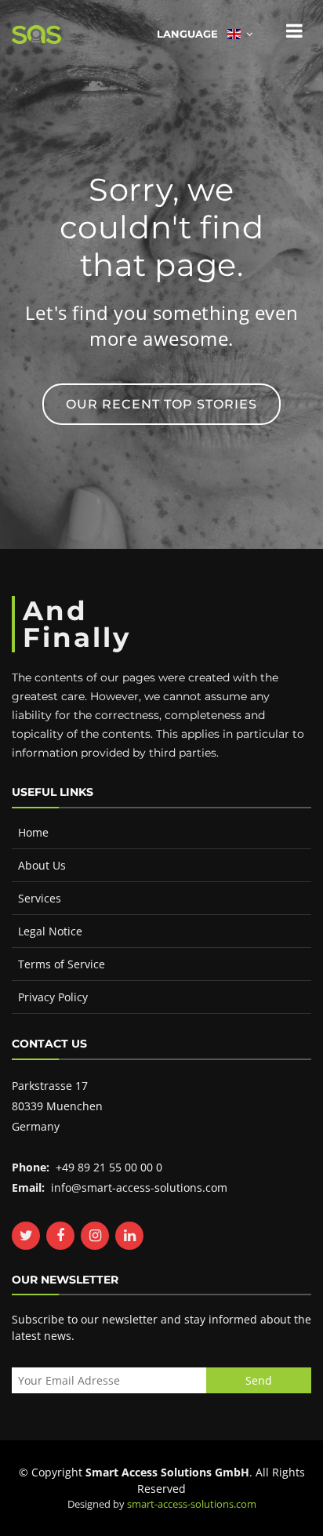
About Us (42, 865)
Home (33, 832)
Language (192, 33)
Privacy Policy (53, 997)
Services (39, 898)
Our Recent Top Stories (161, 404)
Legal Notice (50, 931)
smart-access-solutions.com (191, 1504)
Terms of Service (61, 964)
